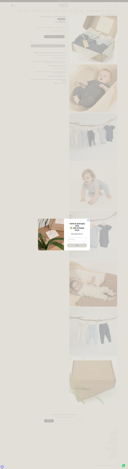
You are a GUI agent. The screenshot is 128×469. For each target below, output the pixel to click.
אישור (77, 245)
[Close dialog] (88, 220)
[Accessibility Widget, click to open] (2, 466)
